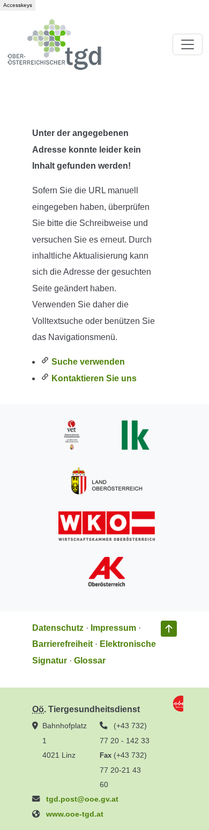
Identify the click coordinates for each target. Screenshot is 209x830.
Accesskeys (17, 5)
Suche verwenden (87, 361)
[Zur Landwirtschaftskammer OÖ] (136, 434)
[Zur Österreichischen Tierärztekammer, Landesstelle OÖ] (71, 434)
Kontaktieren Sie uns (93, 378)
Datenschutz (58, 627)
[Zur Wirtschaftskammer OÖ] (106, 525)
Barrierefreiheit (62, 643)
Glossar (90, 660)
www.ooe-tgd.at (74, 814)
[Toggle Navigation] (188, 44)
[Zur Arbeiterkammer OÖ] (106, 571)
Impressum (113, 627)
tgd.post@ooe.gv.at (82, 799)
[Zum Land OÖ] (107, 480)
